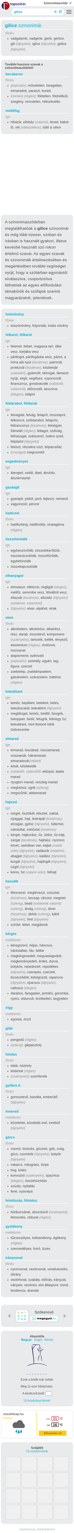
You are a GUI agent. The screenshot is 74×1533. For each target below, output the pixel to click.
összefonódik (16, 539)
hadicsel (12, 513)
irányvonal (14, 1258)
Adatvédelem (46, 1529)
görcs (10, 1137)
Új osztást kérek (37, 1451)
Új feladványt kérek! (37, 1400)
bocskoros (14, 74)
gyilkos (13, 1085)
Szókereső (44, 1312)
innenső (12, 1111)
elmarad (12, 739)
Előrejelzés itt (52, 1433)
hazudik (12, 881)
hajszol (11, 802)
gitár (9, 1028)
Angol (38, 1339)
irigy (9, 1008)
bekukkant (14, 691)
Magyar (26, 1339)
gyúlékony (14, 1226)
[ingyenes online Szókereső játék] (22, 1316)
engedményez (17, 461)
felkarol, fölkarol (19, 335)
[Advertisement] (37, 175)
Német (48, 1339)
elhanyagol (14, 576)
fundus (11, 1054)
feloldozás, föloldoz (21, 1200)
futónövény (15, 314)
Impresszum (27, 1529)
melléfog (13, 111)
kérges (11, 934)
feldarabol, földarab (21, 403)
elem (9, 617)
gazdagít (12, 487)
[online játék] (44, 1318)
